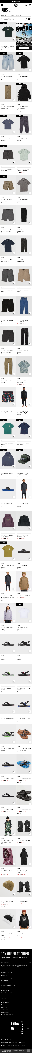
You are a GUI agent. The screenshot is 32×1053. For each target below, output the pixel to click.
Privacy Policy (17, 966)
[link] (22, 1022)
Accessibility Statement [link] (7, 1045)
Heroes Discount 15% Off (7, 993)
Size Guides (4, 1007)
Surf (24, 15)
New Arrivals (11, 15)
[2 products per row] (29, 19)
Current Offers (5, 990)
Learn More (9, 1051)
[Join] (28, 962)
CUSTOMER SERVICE (6, 972)
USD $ (4, 1028)
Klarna (3, 983)
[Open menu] (2, 5)
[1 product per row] (26, 19)
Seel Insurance (5, 988)
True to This (4, 1009)
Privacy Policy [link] (5, 1037)
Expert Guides (5, 1012)
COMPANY (4, 999)
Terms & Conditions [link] (14, 1037)
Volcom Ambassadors (7, 1014)
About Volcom (5, 1002)
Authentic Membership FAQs (8, 985)
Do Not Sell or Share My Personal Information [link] (13, 1042)
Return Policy (4, 980)
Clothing (18, 15)
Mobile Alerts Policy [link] (6, 1039)
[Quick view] (14, 39)
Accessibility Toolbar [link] (20, 1045)
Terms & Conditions (21, 965)
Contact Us (4, 975)
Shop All (3, 15)
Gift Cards (4, 1004)
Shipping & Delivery (6, 978)
